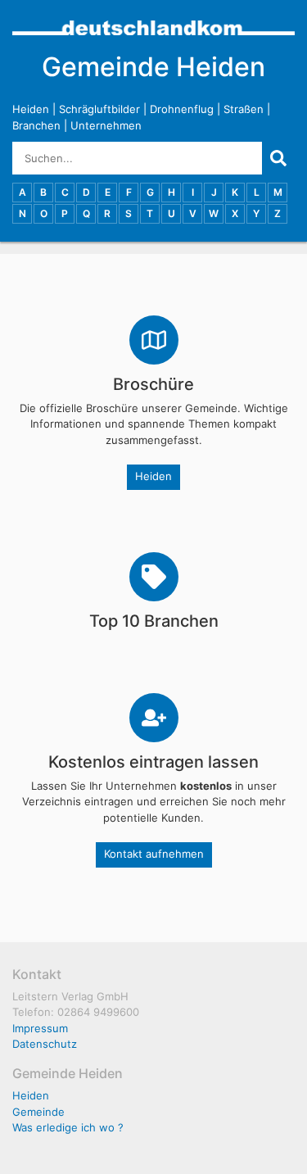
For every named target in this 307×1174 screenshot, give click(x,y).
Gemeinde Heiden (153, 67)
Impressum (40, 1028)
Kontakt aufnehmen (154, 853)
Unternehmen (106, 125)
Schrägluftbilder (99, 109)
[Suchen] (278, 158)
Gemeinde (38, 1111)
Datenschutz (44, 1043)
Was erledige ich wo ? (68, 1127)
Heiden (30, 109)
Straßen (243, 109)
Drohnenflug (182, 109)
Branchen (36, 125)
